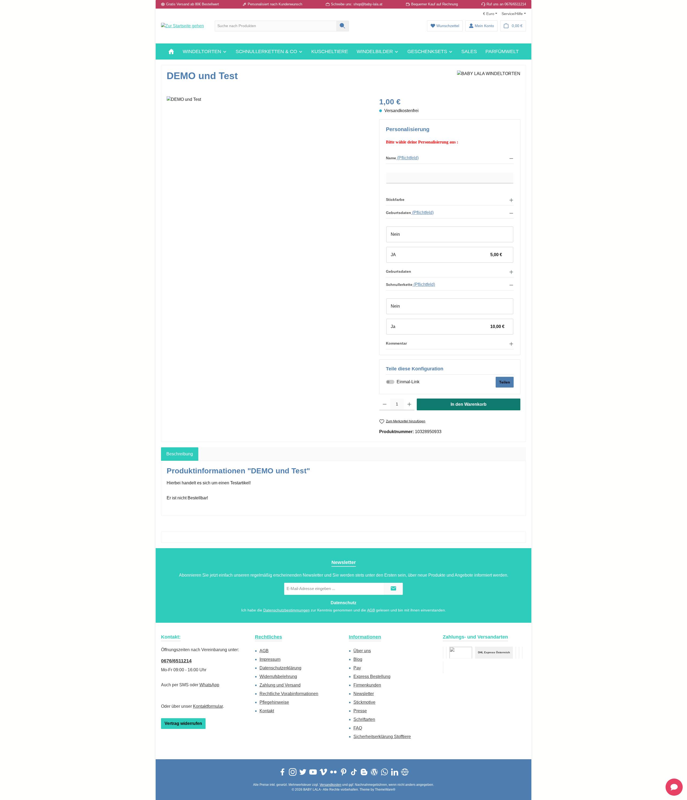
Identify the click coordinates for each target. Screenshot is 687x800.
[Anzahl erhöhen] (409, 404)
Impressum (270, 659)
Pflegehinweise (274, 702)
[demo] (267, 154)
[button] (450, 158)
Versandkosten (330, 785)
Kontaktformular (208, 706)
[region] (267, 154)
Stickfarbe (395, 199)
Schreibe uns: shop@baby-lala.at (356, 4)
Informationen (365, 637)
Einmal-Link (408, 381)
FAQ (357, 728)
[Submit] (393, 589)
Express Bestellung (371, 676)
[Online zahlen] (446, 653)
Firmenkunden (367, 685)
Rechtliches (268, 637)
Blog (357, 659)
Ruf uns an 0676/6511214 (506, 4)
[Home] (171, 51)
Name (391, 158)
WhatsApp (209, 685)
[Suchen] (342, 26)
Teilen (504, 382)
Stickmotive (364, 702)
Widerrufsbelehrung (278, 676)
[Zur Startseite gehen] (182, 26)
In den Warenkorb (469, 404)
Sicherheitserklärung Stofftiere (382, 736)
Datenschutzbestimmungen (286, 610)
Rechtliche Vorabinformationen (289, 693)
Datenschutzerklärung (280, 668)
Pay (357, 668)
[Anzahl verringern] (384, 404)
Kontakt (267, 711)
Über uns (362, 650)
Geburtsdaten (398, 213)
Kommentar (396, 343)
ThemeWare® (385, 789)
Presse (360, 711)
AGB (371, 610)
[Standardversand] (460, 653)
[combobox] (276, 26)
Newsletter (363, 693)
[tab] (179, 454)
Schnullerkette (399, 284)
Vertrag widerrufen (183, 723)
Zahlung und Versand (280, 685)
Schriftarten (364, 719)
